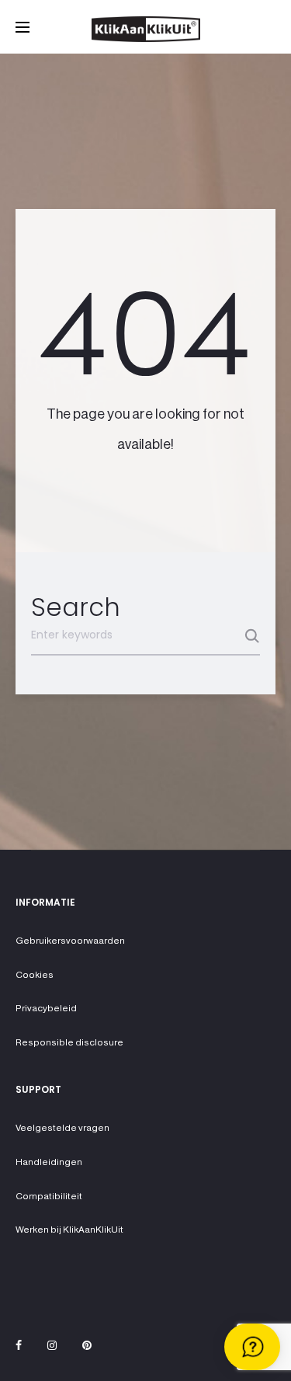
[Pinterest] (87, 1345)
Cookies (35, 974)
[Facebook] (19, 1345)
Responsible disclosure (69, 1042)
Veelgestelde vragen (62, 1127)
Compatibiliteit (49, 1196)
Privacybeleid (46, 1008)
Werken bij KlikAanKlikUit (69, 1229)
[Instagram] (52, 1345)
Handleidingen (49, 1162)
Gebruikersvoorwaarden (70, 940)
